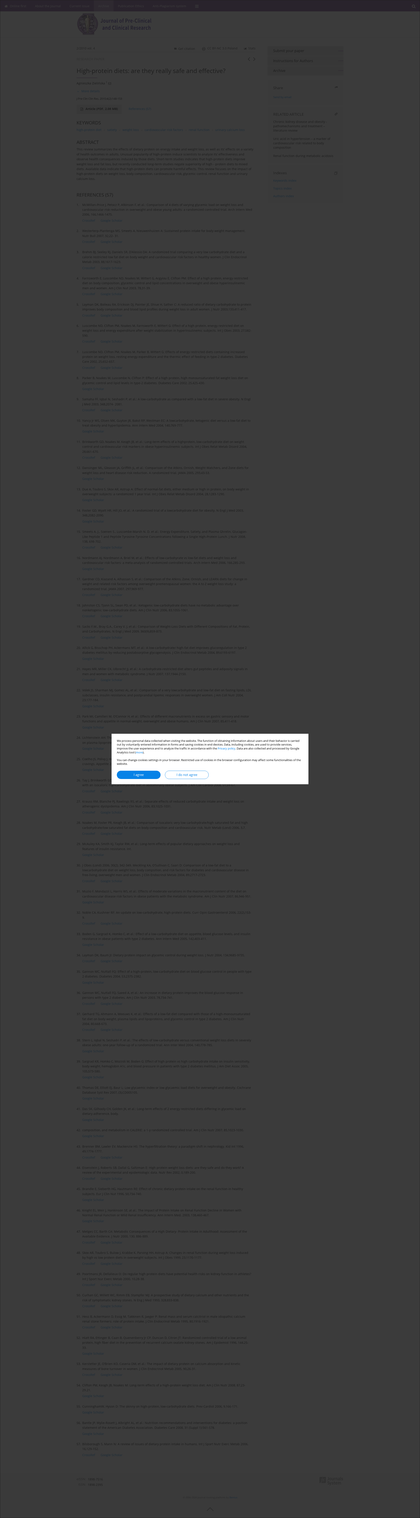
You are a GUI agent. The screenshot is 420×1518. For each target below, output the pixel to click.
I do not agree (187, 774)
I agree (139, 774)
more (139, 752)
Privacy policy (226, 748)
